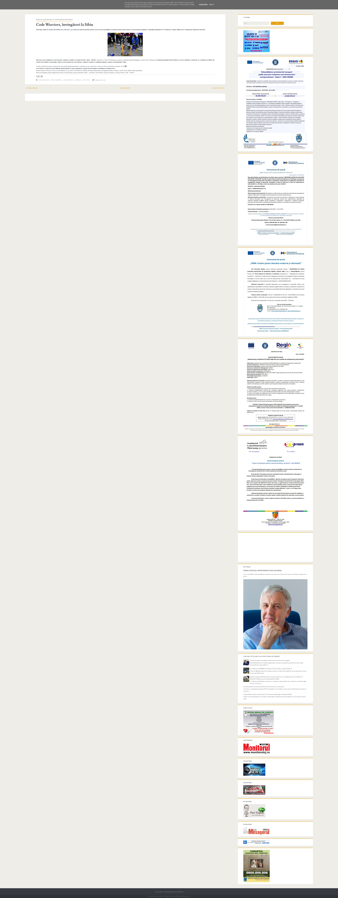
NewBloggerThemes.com (183, 896)
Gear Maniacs (68, 80)
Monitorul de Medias (66, 20)
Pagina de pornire (125, 88)
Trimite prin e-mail (100, 80)
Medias (78, 80)
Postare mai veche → (218, 88)
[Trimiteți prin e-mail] (37, 76)
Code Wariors (43, 80)
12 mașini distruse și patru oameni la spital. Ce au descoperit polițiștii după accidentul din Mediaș (267, 694)
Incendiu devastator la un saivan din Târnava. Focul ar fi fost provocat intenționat (263, 686)
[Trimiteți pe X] (40, 76)
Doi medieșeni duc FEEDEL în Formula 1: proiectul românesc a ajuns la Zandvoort (271, 668)
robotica (86, 80)
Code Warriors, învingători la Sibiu (64, 24)
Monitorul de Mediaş (175, 892)
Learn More (203, 4)
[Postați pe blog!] (38, 76)
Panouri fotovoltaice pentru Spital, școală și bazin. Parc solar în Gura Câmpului (270, 660)
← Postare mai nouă (31, 88)
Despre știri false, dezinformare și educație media (262, 570)
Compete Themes (159, 896)
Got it (211, 4)
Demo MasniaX (56, 80)
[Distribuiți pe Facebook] (42, 76)
